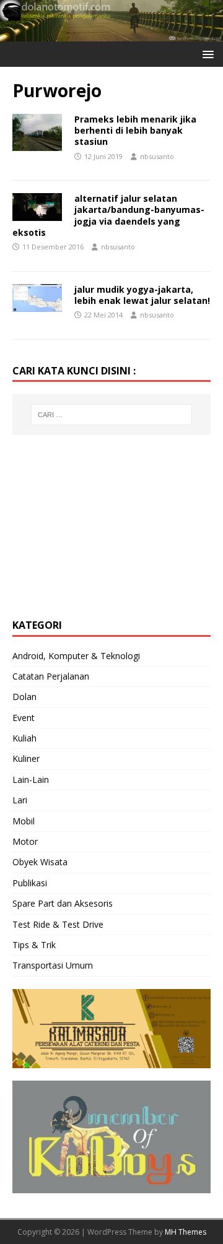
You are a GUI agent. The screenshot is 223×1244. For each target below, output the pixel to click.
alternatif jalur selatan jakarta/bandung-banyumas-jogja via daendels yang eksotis (108, 215)
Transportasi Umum (52, 965)
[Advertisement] (105, 524)
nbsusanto (157, 156)
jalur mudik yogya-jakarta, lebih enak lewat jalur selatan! (142, 294)
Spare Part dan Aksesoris (62, 903)
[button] (206, 54)
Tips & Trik (34, 945)
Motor (25, 841)
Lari (19, 800)
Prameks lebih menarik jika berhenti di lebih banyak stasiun (135, 130)
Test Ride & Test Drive (57, 924)
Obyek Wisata (40, 862)
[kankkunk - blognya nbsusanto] (111, 34)
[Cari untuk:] (111, 414)
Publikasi (29, 883)
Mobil (23, 821)
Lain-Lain (30, 779)
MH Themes (185, 1232)
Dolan (24, 696)
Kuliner (26, 758)
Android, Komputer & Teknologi (76, 656)
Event (23, 718)
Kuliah (24, 738)
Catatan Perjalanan (50, 676)
